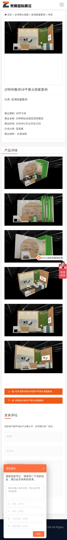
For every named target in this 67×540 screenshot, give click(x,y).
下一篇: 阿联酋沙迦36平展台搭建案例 (25, 400)
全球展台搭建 (22, 14)
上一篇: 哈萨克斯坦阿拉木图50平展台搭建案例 (30, 391)
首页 (9, 14)
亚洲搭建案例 (38, 14)
